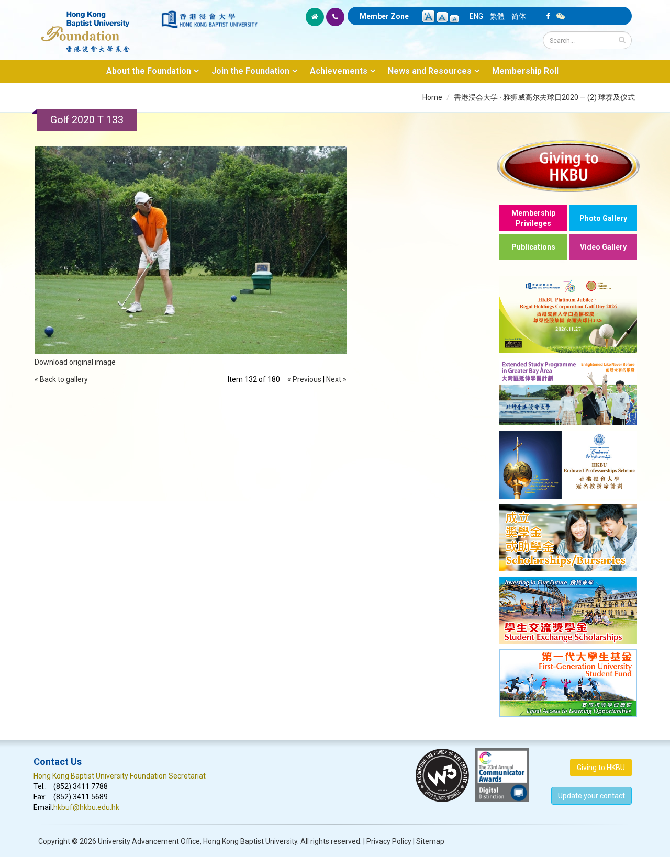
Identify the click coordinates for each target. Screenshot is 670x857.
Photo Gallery (603, 218)
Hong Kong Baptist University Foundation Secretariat (120, 776)
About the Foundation (148, 71)
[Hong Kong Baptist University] (209, 19)
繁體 (497, 16)
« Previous (304, 379)
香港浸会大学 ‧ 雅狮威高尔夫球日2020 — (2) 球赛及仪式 (544, 97)
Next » (336, 379)
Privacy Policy (388, 841)
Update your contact (591, 796)
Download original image (75, 362)
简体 (518, 16)
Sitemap (430, 841)
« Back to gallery (61, 379)
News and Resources (430, 71)
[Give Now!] (568, 165)
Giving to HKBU (601, 767)
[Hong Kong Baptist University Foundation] (96, 26)
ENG (476, 16)
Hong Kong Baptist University (250, 841)
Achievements (338, 71)
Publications (533, 247)
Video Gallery (603, 247)
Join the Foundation (250, 71)
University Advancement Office (149, 841)
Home (432, 97)
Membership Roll (525, 71)
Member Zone (384, 16)
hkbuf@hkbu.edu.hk (86, 807)
